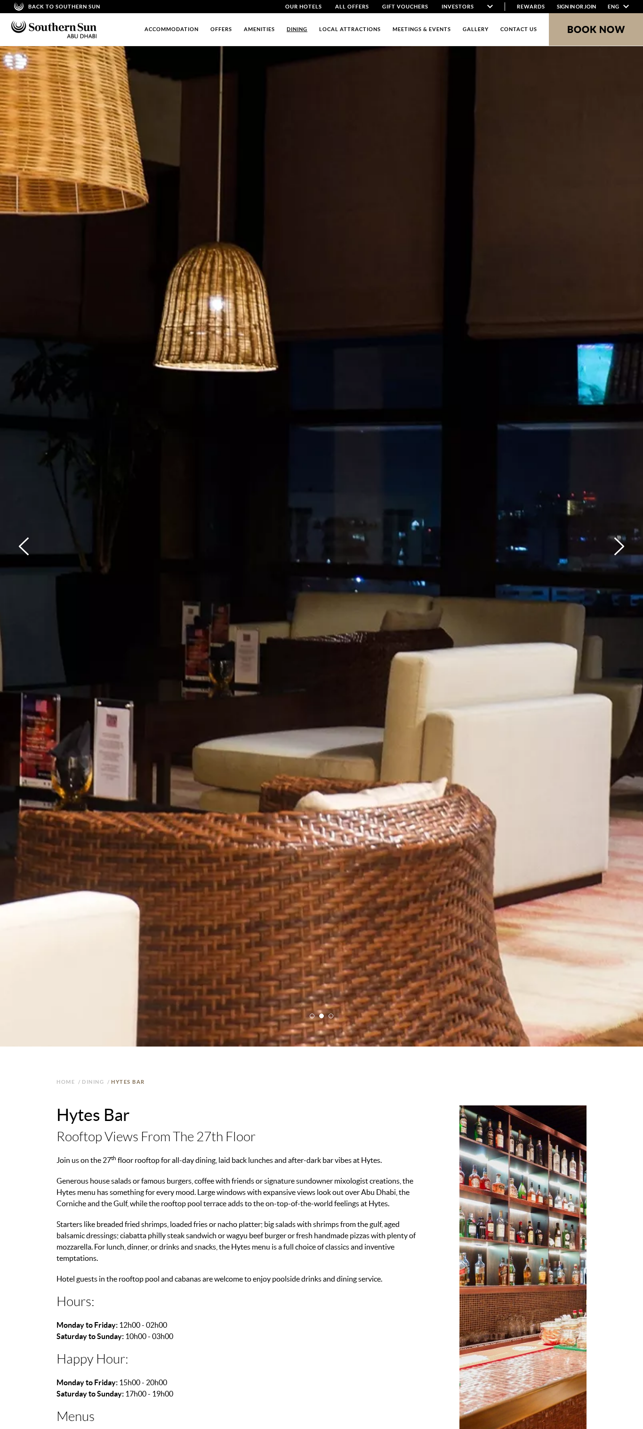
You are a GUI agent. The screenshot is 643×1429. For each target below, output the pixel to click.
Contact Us (518, 29)
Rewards (531, 6)
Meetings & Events (422, 29)
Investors (458, 6)
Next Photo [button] (619, 546)
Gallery (476, 29)
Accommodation (172, 29)
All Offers (352, 6)
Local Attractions (350, 29)
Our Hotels (303, 6)
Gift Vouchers (405, 6)
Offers (221, 29)
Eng (614, 6)
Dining (297, 29)
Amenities (259, 29)
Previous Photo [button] (24, 546)
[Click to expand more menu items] (490, 6)
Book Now (596, 29)
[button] (312, 1016)
